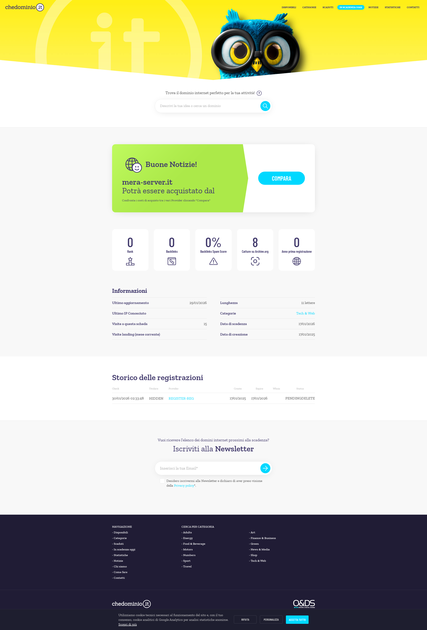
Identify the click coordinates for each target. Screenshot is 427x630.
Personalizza (271, 619)
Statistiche (392, 7)
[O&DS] (304, 604)
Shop (253, 555)
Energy (187, 538)
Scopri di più (127, 624)
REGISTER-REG (181, 398)
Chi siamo (119, 566)
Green (254, 544)
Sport (185, 561)
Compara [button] (281, 178)
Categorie (309, 7)
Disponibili (289, 7)
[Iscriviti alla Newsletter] (265, 468)
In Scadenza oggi (351, 7)
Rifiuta (245, 619)
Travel (186, 566)
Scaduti (328, 7)
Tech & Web (305, 313)
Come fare (119, 572)
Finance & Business (262, 538)
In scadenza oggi (123, 549)
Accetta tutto (297, 619)
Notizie (373, 7)
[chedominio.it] (24, 7)
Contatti (413, 7)
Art (252, 532)
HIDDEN (156, 398)
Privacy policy (184, 485)
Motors (187, 549)
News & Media (259, 549)
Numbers (188, 555)
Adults (186, 532)
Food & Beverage (193, 544)
